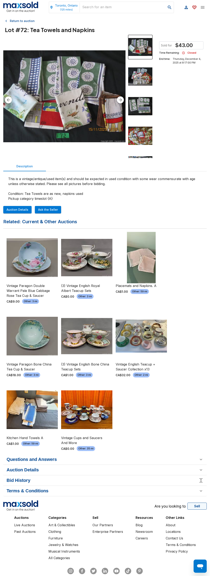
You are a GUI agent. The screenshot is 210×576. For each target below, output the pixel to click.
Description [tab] (24, 166)
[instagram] (70, 571)
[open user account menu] (186, 7)
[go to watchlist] (194, 7)
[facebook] (82, 571)
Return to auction (22, 21)
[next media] (120, 99)
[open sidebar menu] (203, 7)
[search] (169, 7)
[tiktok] (128, 571)
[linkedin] (105, 571)
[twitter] (93, 571)
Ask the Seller (48, 209)
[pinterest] (139, 571)
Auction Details (17, 209)
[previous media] (8, 99)
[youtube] (116, 571)
